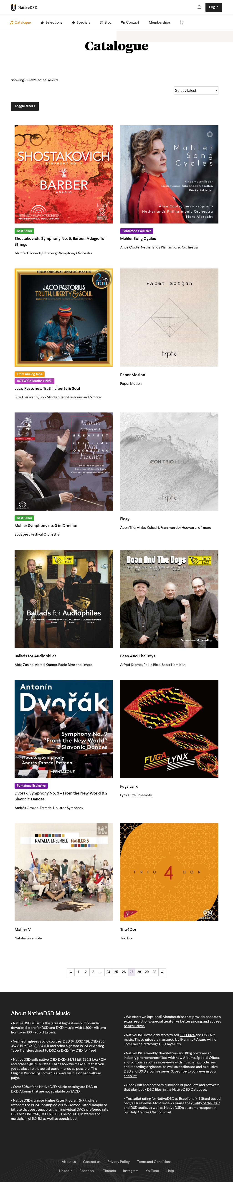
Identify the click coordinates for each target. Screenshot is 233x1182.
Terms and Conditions (154, 1162)
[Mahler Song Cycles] (169, 174)
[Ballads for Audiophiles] (64, 599)
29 (147, 972)
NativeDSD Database (189, 1090)
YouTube (152, 1171)
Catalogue (23, 23)
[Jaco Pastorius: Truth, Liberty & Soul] (64, 317)
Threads (109, 1171)
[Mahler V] (64, 872)
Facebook (88, 1171)
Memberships (160, 23)
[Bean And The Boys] (169, 599)
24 (108, 972)
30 (155, 972)
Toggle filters (25, 106)
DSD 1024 (187, 1035)
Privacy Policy (119, 1162)
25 (116, 972)
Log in (213, 7)
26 (124, 972)
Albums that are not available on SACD (49, 1091)
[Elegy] (169, 461)
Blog (108, 23)
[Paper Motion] (169, 317)
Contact (132, 23)
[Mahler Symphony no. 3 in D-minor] (64, 461)
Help (170, 1171)
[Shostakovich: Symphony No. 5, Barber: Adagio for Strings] (64, 174)
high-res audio (37, 1041)
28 (139, 972)
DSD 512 (208, 1035)
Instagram (130, 1171)
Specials (83, 23)
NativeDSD (24, 7)
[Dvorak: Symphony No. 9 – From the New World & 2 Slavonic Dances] (64, 729)
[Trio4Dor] (169, 872)
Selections (54, 23)
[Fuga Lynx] (169, 729)
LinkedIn (65, 1171)
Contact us (91, 1162)
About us (69, 1162)
